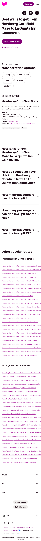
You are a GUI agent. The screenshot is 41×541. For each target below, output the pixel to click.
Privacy (12, 527)
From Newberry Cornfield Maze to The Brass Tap (19, 273)
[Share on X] (24, 13)
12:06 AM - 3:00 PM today (12, 115)
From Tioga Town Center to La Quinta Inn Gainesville (21, 384)
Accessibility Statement (25, 527)
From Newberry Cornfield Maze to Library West (19, 277)
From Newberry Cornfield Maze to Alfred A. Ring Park (21, 285)
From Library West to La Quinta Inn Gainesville (19, 414)
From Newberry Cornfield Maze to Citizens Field (19, 340)
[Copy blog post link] (37, 13)
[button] (37, 3)
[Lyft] (5, 4)
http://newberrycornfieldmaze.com (22, 123)
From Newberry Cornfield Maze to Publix (16, 318)
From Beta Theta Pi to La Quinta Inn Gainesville (19, 388)
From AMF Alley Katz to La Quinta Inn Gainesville (19, 458)
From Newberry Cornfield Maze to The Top (17, 296)
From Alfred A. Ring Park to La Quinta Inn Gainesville (21, 410)
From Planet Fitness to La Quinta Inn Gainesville (19, 380)
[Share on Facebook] (30, 13)
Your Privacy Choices (11, 530)
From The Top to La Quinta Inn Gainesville (17, 399)
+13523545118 (13, 121)
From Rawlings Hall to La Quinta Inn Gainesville (19, 462)
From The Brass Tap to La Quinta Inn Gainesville (19, 391)
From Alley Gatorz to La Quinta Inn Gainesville (18, 443)
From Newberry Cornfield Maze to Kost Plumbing (19, 355)
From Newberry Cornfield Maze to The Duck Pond (20, 322)
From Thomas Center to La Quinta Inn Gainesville (20, 447)
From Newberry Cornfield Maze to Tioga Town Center (21, 314)
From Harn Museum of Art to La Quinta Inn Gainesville (21, 395)
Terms (6, 527)
